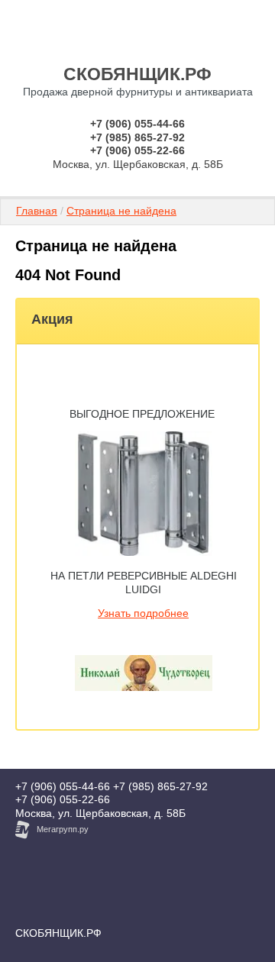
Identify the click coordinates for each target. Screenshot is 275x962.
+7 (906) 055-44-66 (137, 124)
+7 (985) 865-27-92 (137, 137)
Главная (36, 211)
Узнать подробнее (143, 613)
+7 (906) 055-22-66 (137, 150)
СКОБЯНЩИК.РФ (137, 74)
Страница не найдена (121, 211)
